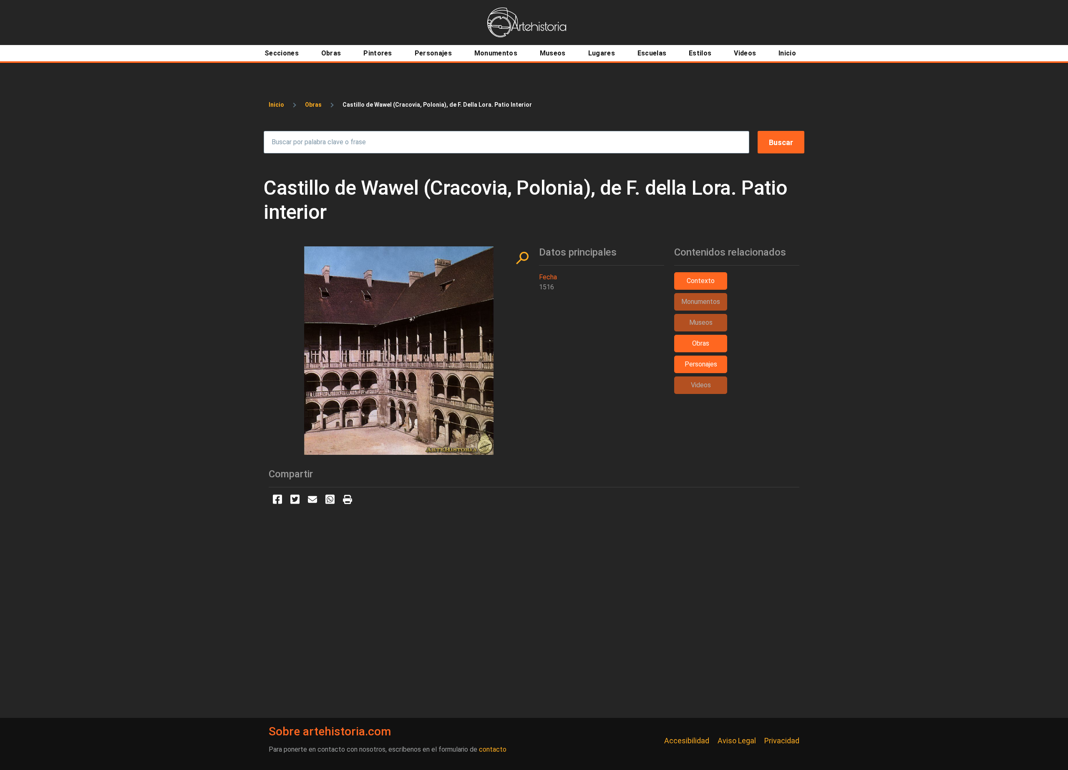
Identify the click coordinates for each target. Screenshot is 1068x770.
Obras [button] (700, 343)
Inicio (276, 104)
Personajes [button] (701, 364)
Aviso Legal (737, 740)
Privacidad (781, 740)
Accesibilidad (686, 740)
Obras (313, 104)
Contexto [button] (701, 281)
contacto (492, 749)
